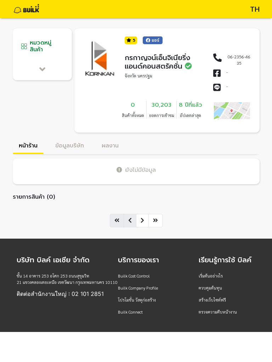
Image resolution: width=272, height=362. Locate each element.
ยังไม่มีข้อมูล (140, 170)
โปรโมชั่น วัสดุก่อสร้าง (137, 300)
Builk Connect (130, 312)
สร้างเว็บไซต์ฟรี (212, 300)
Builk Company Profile (138, 288)
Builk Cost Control (134, 276)
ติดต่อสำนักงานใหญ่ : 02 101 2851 (60, 294)
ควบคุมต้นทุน (210, 288)
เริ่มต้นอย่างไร (211, 276)
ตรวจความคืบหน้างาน (218, 312)
